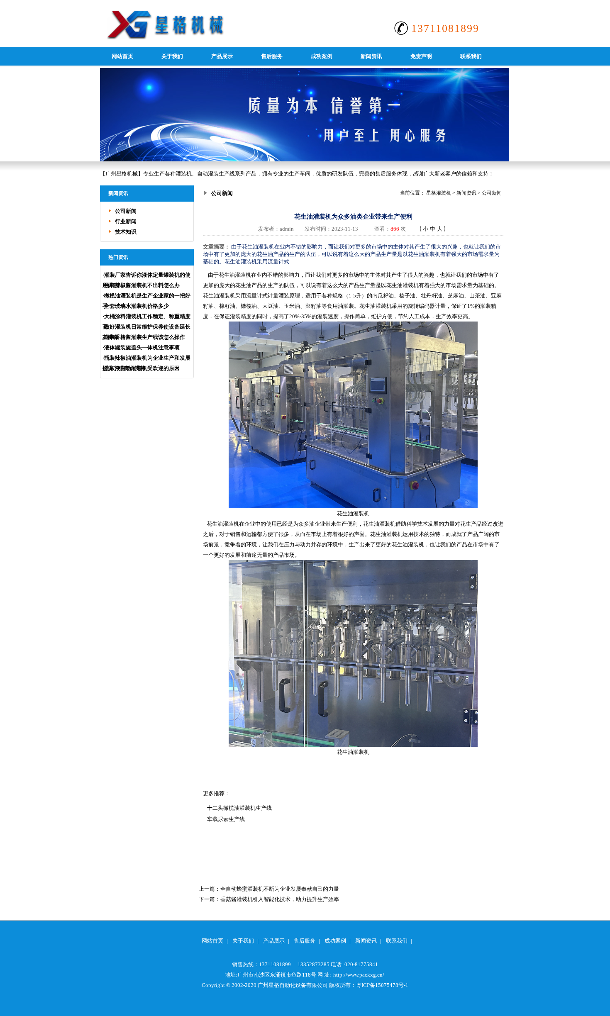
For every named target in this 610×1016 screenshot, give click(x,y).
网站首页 (122, 56)
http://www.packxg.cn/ (358, 975)
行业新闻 (126, 221)
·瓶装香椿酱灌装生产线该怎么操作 (143, 337)
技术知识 (126, 232)
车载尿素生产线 (226, 819)
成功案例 (321, 56)
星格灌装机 (438, 193)
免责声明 (421, 56)
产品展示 (222, 56)
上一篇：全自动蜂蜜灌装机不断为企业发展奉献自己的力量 (269, 889)
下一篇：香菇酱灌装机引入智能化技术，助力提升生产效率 (269, 899)
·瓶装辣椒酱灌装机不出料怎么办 (141, 285)
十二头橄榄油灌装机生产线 (239, 808)
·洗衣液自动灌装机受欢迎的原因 (141, 368)
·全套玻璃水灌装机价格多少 (135, 306)
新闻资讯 (371, 56)
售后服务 (272, 56)
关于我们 (172, 56)
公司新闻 (126, 211)
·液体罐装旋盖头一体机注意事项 (141, 347)
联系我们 (471, 56)
